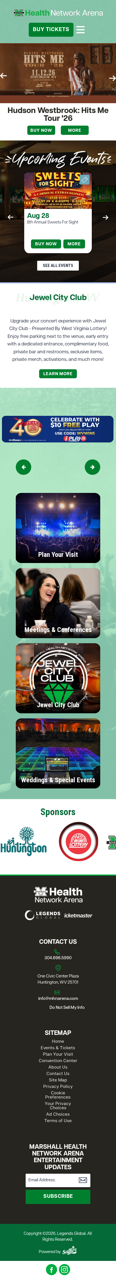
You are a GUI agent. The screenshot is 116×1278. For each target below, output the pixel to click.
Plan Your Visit (58, 1055)
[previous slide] (23, 467)
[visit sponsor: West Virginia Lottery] (50, 842)
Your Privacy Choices (58, 1106)
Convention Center (58, 1061)
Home (58, 1042)
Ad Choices (58, 1115)
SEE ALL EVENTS (58, 265)
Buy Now (41, 131)
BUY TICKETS (51, 30)
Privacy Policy (58, 1087)
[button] (3, 76)
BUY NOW (46, 244)
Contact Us (58, 1074)
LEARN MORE (58, 374)
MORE (74, 131)
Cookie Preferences (58, 1095)
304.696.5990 (58, 958)
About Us (58, 1067)
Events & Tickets (58, 1048)
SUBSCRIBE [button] (58, 1196)
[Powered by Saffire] (70, 1250)
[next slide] (92, 467)
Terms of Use (58, 1121)
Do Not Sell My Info (67, 1008)
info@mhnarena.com (58, 999)
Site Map (58, 1080)
